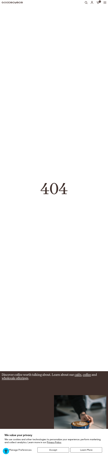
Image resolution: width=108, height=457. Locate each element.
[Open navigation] (105, 2)
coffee (87, 374)
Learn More (86, 449)
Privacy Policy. (54, 442)
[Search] (86, 2)
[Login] (92, 2)
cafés (78, 374)
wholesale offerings (15, 378)
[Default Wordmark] (12, 2)
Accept (53, 449)
